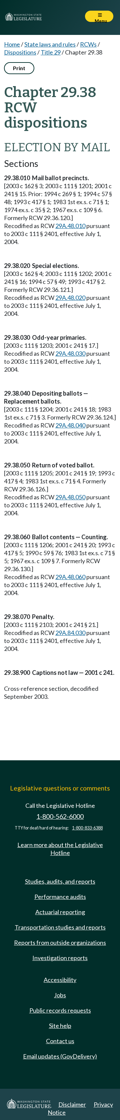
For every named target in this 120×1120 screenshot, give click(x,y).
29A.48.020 (70, 297)
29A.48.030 (70, 353)
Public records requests (60, 1010)
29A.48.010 (70, 225)
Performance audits (60, 896)
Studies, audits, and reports (60, 881)
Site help (60, 1025)
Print (19, 68)
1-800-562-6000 (60, 816)
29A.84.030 (70, 632)
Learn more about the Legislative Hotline (60, 848)
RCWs (88, 44)
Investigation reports (60, 957)
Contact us (60, 1041)
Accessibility (60, 979)
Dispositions (20, 52)
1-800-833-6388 (87, 827)
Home (12, 44)
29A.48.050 (70, 497)
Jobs (60, 995)
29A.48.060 (70, 576)
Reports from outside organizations (60, 942)
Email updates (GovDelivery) (60, 1056)
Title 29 (51, 52)
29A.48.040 (70, 425)
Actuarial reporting (60, 912)
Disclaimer (72, 1104)
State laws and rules (50, 44)
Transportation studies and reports (60, 927)
